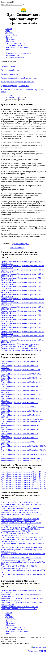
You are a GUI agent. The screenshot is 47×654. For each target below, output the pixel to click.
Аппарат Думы (11, 35)
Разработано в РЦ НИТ (37, 651)
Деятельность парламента (15, 57)
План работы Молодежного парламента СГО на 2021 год (23, 480)
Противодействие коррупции (16, 47)
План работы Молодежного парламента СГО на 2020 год (23, 478)
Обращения (9, 41)
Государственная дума (9, 74)
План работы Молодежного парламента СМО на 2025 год (23, 488)
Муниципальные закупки (15, 43)
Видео (7, 49)
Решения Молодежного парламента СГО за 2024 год (21, 458)
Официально (10, 39)
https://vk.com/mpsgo (17, 248)
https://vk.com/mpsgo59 (20, 244)
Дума (7, 31)
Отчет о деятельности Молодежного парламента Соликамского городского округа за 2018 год (20, 520)
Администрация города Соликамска (15, 86)
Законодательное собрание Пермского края (17, 82)
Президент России (8, 66)
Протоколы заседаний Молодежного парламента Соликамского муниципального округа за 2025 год (21, 349)
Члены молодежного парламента (18, 53)
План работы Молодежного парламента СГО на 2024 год (23, 486)
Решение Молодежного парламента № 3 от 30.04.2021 (22, 419)
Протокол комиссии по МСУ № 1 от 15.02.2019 (19, 607)
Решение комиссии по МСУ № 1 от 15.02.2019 (19, 609)
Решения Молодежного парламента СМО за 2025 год (21, 460)
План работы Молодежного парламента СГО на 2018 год (23, 474)
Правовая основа (12, 55)
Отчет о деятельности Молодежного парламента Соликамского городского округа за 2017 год (20, 509)
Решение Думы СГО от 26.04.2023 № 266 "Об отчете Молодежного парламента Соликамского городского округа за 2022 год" (21, 550)
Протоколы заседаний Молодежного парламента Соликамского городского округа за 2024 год (20, 345)
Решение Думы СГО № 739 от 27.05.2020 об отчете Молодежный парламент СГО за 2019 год (21, 524)
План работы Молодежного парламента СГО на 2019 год (23, 476)
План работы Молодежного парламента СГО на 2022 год (23, 482)
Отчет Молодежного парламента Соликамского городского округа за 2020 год (19, 534)
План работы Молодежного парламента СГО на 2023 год (23, 484)
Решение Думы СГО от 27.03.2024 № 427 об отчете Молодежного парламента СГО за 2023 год (21, 559)
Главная (8, 29)
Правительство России (10, 70)
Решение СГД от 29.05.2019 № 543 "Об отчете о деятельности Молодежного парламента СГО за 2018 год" (21, 515)
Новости (8, 37)
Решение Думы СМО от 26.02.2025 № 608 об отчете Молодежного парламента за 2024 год (21, 567)
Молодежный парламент (15, 45)
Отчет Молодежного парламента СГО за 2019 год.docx (22, 527)
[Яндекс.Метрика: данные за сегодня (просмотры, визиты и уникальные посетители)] (38, 647)
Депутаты (9, 33)
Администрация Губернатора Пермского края (19, 78)
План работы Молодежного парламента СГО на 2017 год (23, 472)
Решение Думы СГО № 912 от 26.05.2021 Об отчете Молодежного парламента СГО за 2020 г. (21, 530)
